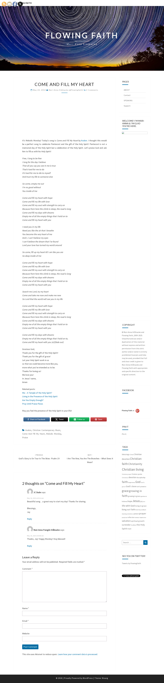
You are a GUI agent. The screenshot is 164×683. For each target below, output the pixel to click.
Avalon (84, 140)
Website (25, 633)
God (137, 482)
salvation (126, 520)
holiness (124, 501)
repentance (143, 517)
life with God (128, 505)
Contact (127, 95)
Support (127, 106)
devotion (132, 477)
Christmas (125, 477)
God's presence (141, 487)
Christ (132, 454)
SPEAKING (128, 100)
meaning (124, 514)
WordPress (88, 678)
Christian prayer (126, 474)
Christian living (133, 469)
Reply (29, 518)
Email (25, 621)
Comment (27, 568)
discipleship (141, 477)
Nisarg (105, 678)
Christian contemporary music (46, 430)
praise (25, 437)
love (136, 510)
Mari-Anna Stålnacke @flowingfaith (66, 90)
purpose (124, 517)
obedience (130, 514)
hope (130, 501)
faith (125, 482)
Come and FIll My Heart (33, 433)
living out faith (128, 509)
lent (144, 501)
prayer (142, 513)
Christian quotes (136, 474)
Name (25, 608)
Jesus (136, 501)
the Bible (133, 525)
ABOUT (127, 90)
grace (125, 491)
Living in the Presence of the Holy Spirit (40, 396)
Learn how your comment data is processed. (78, 654)
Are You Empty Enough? (32, 400)
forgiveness (131, 482)
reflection (131, 517)
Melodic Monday (53, 433)
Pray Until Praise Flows (32, 403)
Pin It (124, 434)
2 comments (92, 90)
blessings (126, 454)
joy (141, 501)
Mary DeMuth (142, 510)
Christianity (135, 464)
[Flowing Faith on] (130, 414)
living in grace (140, 506)
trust (129, 529)
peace (136, 514)
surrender (126, 524)
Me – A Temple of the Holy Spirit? (37, 392)
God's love (131, 486)
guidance (144, 496)
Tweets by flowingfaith (131, 563)
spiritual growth (137, 521)
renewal (137, 517)
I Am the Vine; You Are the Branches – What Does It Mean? (90, 458)
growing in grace (134, 496)
